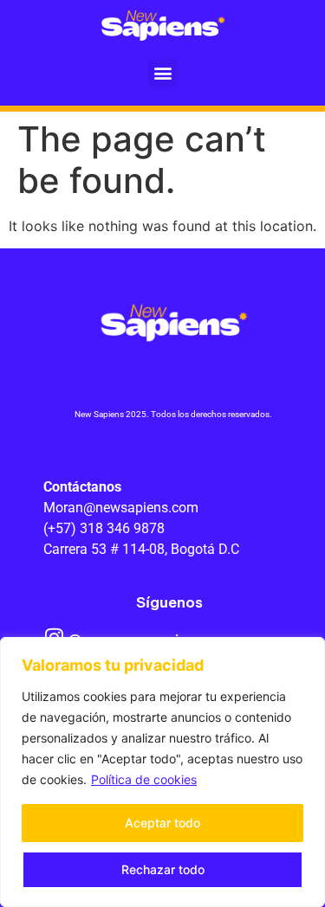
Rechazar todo (163, 869)
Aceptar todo (162, 822)
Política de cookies (144, 779)
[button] (162, 73)
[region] (162, 772)
